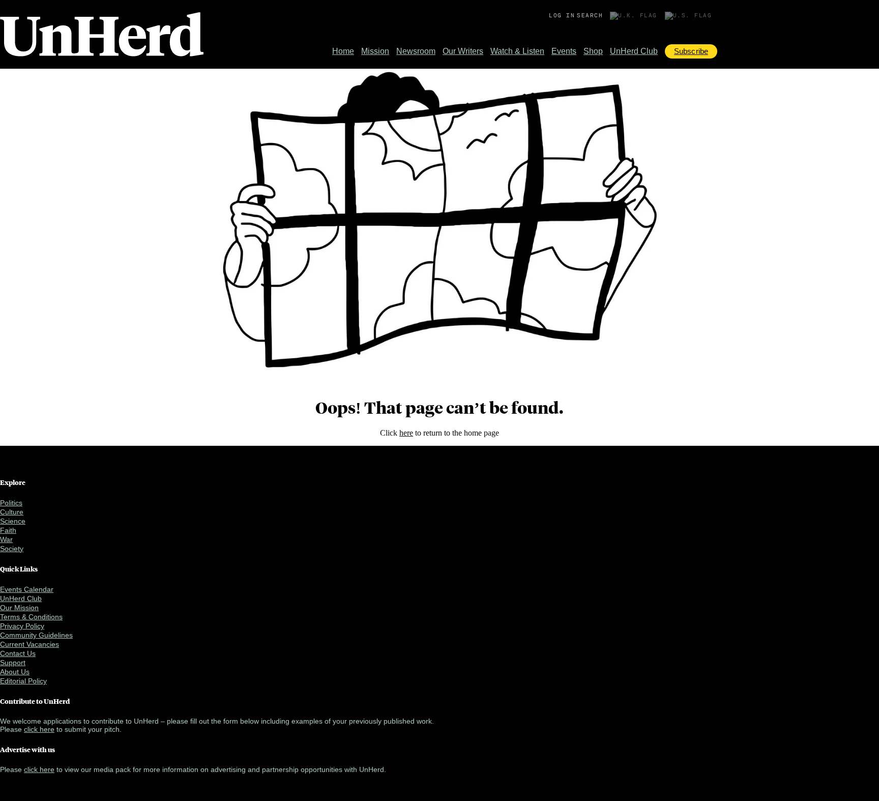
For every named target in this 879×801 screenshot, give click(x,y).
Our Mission (19, 608)
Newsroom (415, 51)
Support (12, 663)
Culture (11, 512)
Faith (8, 530)
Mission (375, 51)
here (406, 432)
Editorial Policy (23, 681)
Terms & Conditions (31, 617)
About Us (15, 672)
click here (39, 729)
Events (563, 51)
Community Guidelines (36, 635)
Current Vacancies (29, 644)
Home (343, 51)
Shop (593, 51)
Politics (11, 503)
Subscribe (691, 51)
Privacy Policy (22, 626)
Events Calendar (26, 589)
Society (11, 549)
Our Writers (463, 51)
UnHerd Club (634, 51)
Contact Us (18, 653)
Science (12, 521)
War (6, 539)
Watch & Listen (517, 51)
